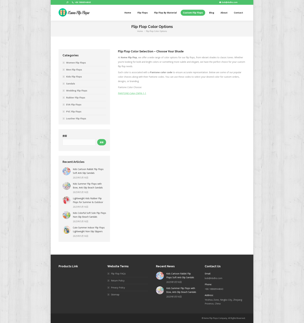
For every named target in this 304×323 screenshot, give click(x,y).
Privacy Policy (118, 287)
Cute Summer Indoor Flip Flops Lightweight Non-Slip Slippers (89, 229)
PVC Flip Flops (73, 111)
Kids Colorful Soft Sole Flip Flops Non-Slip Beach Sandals (89, 214)
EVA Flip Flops (73, 104)
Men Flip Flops (74, 69)
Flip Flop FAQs (118, 273)
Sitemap (115, 294)
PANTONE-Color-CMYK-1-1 (132, 93)
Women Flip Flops (76, 62)
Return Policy (117, 280)
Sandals (70, 83)
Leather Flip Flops (76, 118)
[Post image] (66, 171)
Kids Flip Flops (74, 76)
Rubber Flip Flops (75, 97)
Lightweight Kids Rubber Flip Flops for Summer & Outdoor (88, 200)
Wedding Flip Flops (76, 90)
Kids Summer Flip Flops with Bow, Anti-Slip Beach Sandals (88, 185)
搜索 (65, 136)
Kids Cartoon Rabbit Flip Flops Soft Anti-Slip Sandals (88, 171)
